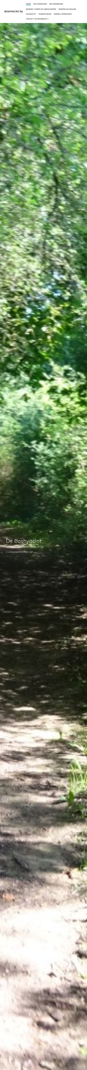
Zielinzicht (31, 14)
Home (28, 4)
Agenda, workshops (63, 14)
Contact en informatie (37, 19)
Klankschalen (45, 14)
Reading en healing (67, 9)
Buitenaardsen (56, 4)
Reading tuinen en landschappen (41, 9)
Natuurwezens (40, 4)
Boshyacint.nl (13, 11)
